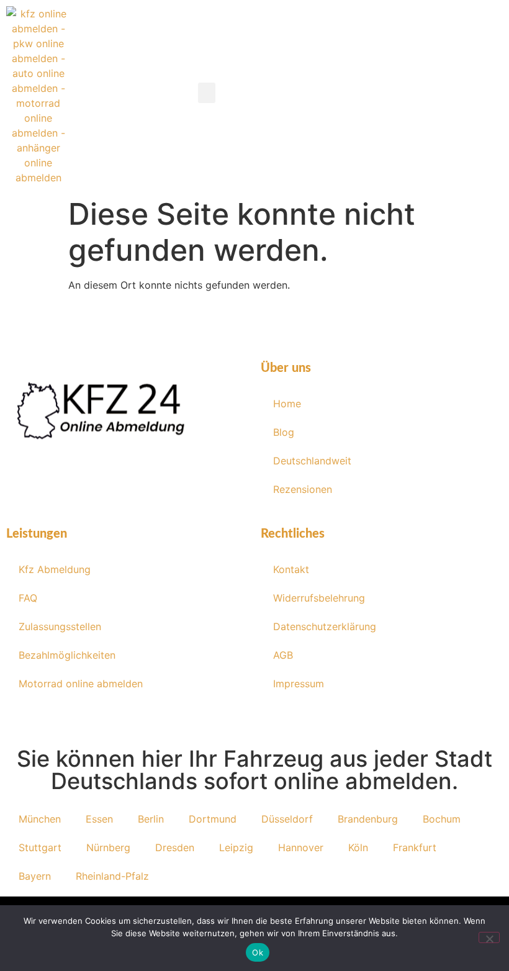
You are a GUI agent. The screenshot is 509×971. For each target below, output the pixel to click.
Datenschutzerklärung (324, 626)
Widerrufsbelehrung (319, 598)
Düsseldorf (287, 819)
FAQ (28, 598)
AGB (283, 655)
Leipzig (236, 847)
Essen (99, 819)
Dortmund (212, 819)
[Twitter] (139, 496)
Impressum (298, 683)
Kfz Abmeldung (55, 569)
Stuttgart (40, 847)
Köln (358, 847)
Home (287, 403)
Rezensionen (302, 489)
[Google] (176, 496)
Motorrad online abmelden (81, 683)
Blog (283, 432)
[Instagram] (102, 496)
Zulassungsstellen (60, 626)
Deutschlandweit (312, 460)
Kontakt (291, 569)
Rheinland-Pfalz (112, 876)
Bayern (35, 876)
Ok (257, 952)
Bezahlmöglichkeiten (67, 655)
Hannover (300, 847)
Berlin (151, 819)
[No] (489, 937)
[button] (206, 93)
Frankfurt (414, 847)
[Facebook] (65, 496)
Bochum (442, 819)
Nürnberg (108, 847)
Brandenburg (368, 819)
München (40, 819)
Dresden (174, 847)
